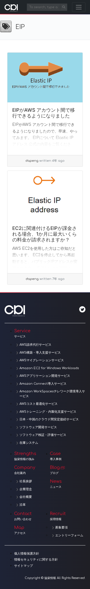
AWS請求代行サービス (35, 344)
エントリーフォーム (69, 535)
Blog (55, 469)
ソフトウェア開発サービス (38, 427)
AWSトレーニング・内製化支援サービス (47, 411)
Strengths (25, 456)
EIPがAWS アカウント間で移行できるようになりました (43, 113)
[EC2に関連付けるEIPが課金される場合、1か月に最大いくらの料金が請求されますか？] (45, 196)
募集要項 (61, 527)
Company (24, 469)
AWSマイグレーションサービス (41, 360)
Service (22, 333)
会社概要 (25, 497)
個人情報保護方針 (26, 553)
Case (55, 456)
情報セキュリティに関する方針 (36, 559)
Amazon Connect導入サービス (42, 383)
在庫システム (28, 443)
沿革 (22, 504)
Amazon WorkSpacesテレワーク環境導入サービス (52, 394)
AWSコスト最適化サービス (38, 404)
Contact (23, 516)
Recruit (58, 516)
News (56, 483)
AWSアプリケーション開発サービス (44, 376)
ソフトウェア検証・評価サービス (42, 435)
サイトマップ (23, 565)
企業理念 (25, 489)
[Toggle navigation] (78, 7)
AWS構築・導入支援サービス (40, 352)
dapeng (31, 160)
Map (20, 529)
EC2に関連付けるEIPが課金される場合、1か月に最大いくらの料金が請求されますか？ (44, 234)
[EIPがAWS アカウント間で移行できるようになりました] (45, 78)
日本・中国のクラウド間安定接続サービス (49, 419)
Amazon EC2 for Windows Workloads (49, 368)
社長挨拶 (25, 481)
